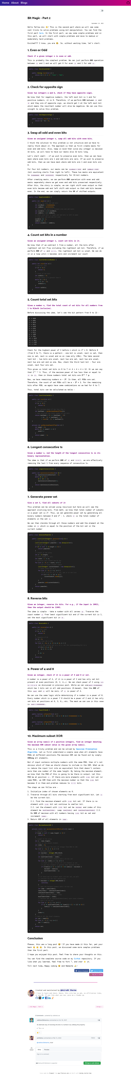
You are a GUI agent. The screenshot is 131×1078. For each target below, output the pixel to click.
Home (5, 3)
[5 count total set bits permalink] (27, 299)
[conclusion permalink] (27, 938)
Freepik (51, 1073)
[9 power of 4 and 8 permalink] (27, 669)
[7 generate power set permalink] (27, 497)
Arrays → (99, 1006)
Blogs (24, 3)
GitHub (77, 959)
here (41, 33)
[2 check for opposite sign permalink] (27, 87)
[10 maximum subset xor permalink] (27, 736)
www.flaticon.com (63, 1073)
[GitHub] (128, 3)
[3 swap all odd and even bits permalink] (27, 133)
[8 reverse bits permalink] (27, 598)
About (15, 3)
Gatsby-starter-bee (85, 1073)
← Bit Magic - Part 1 (35, 1006)
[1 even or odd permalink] (27, 50)
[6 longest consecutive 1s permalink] (27, 447)
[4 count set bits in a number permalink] (27, 235)
